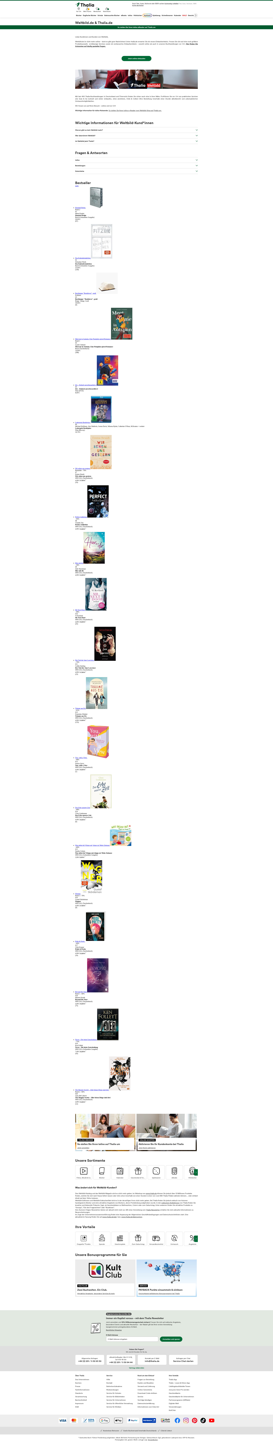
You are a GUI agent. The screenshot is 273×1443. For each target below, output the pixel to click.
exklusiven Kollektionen (170, 1203)
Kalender (120, 1172)
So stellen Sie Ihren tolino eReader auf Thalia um (136, 27)
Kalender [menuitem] (177, 15)
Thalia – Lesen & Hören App (179, 1383)
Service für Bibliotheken (115, 1396)
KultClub (172, 1410)
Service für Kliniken (113, 1407)
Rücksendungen (112, 1390)
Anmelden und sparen (171, 1339)
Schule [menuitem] (100, 15)
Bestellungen (80, 165)
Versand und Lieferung (146, 1386)
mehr (77, 186)
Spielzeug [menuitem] (156, 15)
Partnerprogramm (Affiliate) (179, 1400)
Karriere (78, 1383)
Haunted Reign (80, 208)
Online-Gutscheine (145, 1390)
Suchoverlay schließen (171, 3)
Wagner (78, 894)
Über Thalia (79, 1375)
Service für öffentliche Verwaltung (119, 1403)
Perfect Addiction (81, 517)
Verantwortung (81, 1396)
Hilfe (108, 1379)
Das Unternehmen (82, 1379)
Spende (101, 1239)
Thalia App (173, 1379)
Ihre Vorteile (173, 1375)
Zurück (77, 1172)
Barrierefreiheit (81, 1400)
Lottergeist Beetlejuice (83, 422)
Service (109, 1375)
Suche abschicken (138, 5)
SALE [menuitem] (184, 15)
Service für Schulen (113, 1393)
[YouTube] (211, 1421)
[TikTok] (203, 1421)
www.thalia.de (151, 1193)
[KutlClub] (165, 1421)
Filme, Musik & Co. (83, 1172)
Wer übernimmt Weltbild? (85, 135)
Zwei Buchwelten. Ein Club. (105, 1278)
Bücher (101, 1172)
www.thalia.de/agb (109, 1217)
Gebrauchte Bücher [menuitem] (112, 15)
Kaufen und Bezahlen (146, 1383)
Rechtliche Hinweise (114, 1330)
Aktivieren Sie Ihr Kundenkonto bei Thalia (166, 1132)
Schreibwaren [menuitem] (167, 15)
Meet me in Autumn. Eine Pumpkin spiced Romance (93, 339)
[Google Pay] (104, 1421)
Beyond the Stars (81, 992)
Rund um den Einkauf (146, 1375)
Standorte (79, 1393)
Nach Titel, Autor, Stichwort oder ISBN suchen (148, 3)
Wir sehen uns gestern (82, 468)
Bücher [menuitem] (79, 15)
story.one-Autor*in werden (179, 1390)
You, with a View (81, 758)
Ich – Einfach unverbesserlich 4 (86, 385)
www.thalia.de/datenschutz (131, 1217)
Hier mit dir (79, 563)
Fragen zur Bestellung (146, 1379)
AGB (77, 1407)
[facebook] (177, 1421)
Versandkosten (153, 1440)
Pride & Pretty (80, 941)
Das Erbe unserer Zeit (82, 808)
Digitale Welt (174, 1403)
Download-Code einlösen (147, 1393)
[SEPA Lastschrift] (88, 1421)
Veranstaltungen (175, 1407)
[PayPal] (133, 1421)
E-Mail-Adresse (112, 1335)
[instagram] (186, 1421)
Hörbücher (192, 1172)
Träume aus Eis (80, 708)
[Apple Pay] (118, 1421)
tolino (77, 160)
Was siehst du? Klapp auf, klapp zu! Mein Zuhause (92, 845)
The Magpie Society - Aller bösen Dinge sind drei (92, 1090)
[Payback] (149, 1421)
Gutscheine (79, 171)
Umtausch (174, 1239)
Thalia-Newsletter (153, 1210)
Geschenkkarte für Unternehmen (181, 1396)
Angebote (192, 1239)
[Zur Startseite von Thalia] (86, 4)
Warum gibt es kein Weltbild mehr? (89, 130)
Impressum (79, 1403)
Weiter (196, 15)
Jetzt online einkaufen (136, 58)
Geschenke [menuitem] (192, 15)
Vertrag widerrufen (136, 1368)
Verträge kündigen (145, 1400)
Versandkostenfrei (156, 1239)
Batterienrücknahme (114, 1386)
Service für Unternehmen (116, 1400)
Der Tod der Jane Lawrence (84, 660)
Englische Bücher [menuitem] (89, 15)
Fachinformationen (82, 1390)
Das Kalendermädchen (83, 258)
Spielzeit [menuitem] (147, 15)
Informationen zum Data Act (148, 1407)
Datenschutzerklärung (146, 1403)
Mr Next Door (80, 610)
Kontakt (109, 1383)
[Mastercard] (74, 1421)
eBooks (174, 1172)
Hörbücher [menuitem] (138, 15)
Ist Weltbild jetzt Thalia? (84, 141)
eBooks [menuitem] (124, 15)
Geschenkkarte (174, 1393)
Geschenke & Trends (138, 1172)
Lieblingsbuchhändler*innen (179, 1386)
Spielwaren (156, 1172)
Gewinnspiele (120, 1239)
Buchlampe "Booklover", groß (85, 293)
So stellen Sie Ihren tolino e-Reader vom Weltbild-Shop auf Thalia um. (135, 110)
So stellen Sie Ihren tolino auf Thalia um (105, 1132)
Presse (77, 1386)
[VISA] (63, 1421)
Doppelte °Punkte (83, 1239)
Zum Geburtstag (138, 1239)
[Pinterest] (194, 1421)
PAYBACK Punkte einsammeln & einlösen (166, 1278)
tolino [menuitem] (130, 15)
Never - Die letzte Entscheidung (86, 1040)
